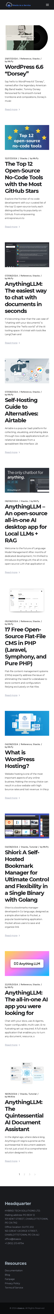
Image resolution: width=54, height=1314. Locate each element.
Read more (11, 109)
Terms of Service (14, 1287)
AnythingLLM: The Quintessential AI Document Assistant (24, 1115)
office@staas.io (13, 1239)
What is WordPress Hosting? (19, 759)
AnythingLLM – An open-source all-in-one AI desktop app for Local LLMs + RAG (26, 523)
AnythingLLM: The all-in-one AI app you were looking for (26, 1002)
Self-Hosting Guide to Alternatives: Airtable (21, 410)
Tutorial (33, 847)
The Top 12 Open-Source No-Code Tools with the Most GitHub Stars (24, 177)
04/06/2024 (11, 744)
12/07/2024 (11, 158)
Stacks (36, 58)
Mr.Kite (10, 1096)
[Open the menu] (47, 4)
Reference (25, 58)
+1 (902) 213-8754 (14, 1243)
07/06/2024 (11, 275)
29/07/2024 (11, 58)
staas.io (20, 1308)
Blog (7, 1275)
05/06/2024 (11, 621)
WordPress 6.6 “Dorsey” (24, 70)
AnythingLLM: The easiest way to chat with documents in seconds (26, 297)
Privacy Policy (12, 1283)
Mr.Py (9, 61)
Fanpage (10, 1279)
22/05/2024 (11, 984)
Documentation (14, 1270)
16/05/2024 (11, 1094)
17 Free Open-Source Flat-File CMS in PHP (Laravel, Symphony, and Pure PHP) (25, 646)
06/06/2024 (11, 501)
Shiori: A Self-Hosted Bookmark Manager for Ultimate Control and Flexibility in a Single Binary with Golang (27, 876)
